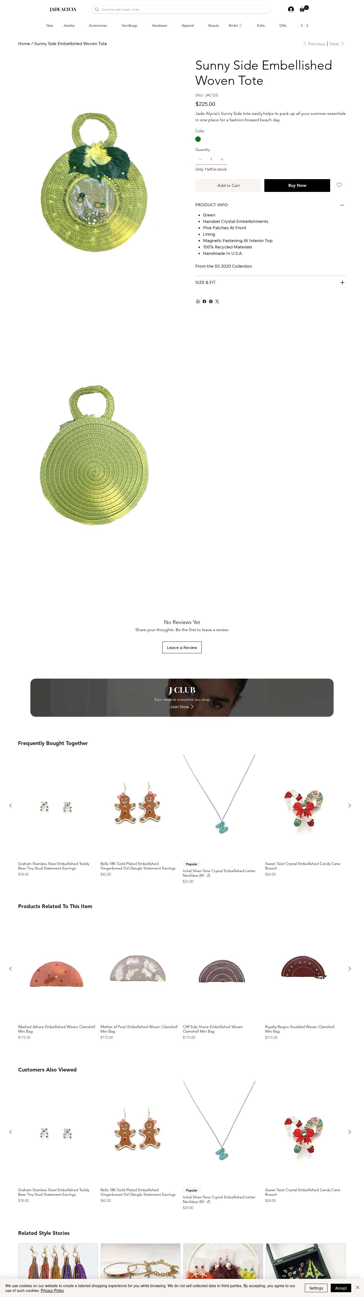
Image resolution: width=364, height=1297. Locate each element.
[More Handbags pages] (140, 25)
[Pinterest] (210, 301)
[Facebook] (204, 301)
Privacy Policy (52, 1290)
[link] (304, 8)
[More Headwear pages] (170, 25)
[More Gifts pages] (289, 25)
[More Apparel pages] (197, 25)
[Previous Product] (10, 805)
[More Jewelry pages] (77, 25)
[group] (180, 819)
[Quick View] (56, 805)
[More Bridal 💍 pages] (245, 25)
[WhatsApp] (198, 301)
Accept (341, 1288)
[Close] (357, 1288)
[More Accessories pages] (110, 25)
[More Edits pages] (267, 25)
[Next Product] (350, 805)
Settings (316, 1288)
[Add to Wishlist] (339, 185)
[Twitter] (217, 301)
